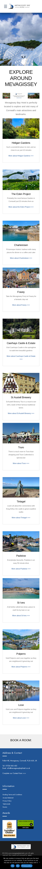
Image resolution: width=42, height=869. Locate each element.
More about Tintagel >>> (21, 518)
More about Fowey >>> (21, 305)
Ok (13, 866)
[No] (39, 862)
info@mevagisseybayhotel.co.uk (18, 768)
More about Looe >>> (21, 718)
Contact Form (17, 773)
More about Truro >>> (21, 463)
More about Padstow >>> (21, 569)
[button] (5, 6)
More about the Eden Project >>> (21, 207)
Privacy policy (26, 866)
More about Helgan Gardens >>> (21, 156)
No (18, 866)
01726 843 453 (14, 766)
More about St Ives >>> (21, 615)
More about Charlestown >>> (21, 258)
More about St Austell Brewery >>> (21, 413)
